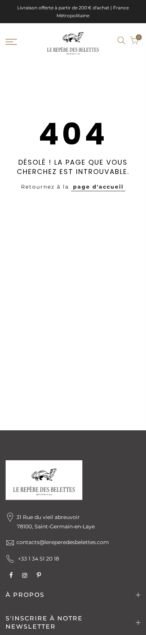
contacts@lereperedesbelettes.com (62, 542)
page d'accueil (98, 186)
